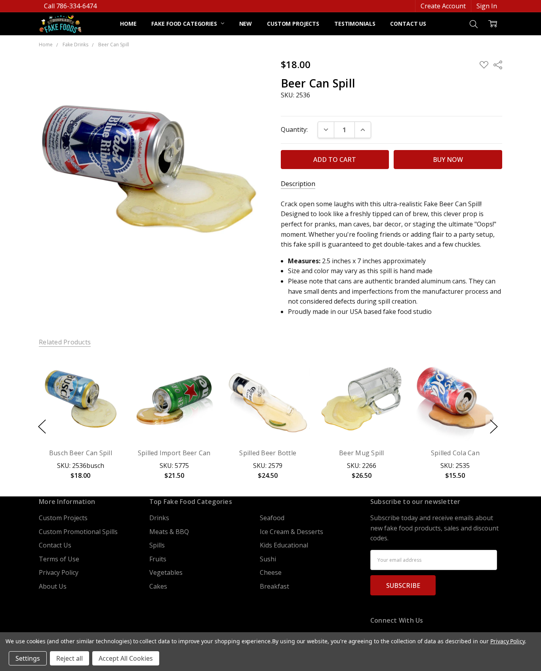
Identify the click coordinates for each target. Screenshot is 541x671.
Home (128, 23)
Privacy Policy (58, 572)
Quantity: (294, 129)
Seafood (272, 517)
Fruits (157, 559)
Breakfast (274, 586)
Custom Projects (293, 23)
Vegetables (166, 572)
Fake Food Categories (184, 23)
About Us (53, 586)
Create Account (443, 6)
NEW (245, 23)
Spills (157, 545)
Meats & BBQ (169, 531)
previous (42, 426)
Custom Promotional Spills (78, 531)
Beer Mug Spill (361, 453)
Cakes (158, 586)
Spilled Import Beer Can (174, 453)
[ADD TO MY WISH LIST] (107, 385)
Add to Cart (80, 401)
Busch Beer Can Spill (80, 453)
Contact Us (408, 23)
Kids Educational (284, 545)
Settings (27, 658)
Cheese (271, 572)
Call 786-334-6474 (70, 6)
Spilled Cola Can (455, 453)
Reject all (69, 658)
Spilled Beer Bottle (268, 453)
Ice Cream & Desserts (291, 531)
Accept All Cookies (126, 658)
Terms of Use (59, 559)
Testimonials (354, 23)
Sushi (268, 559)
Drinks (159, 517)
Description (298, 184)
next (494, 426)
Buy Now (80, 421)
